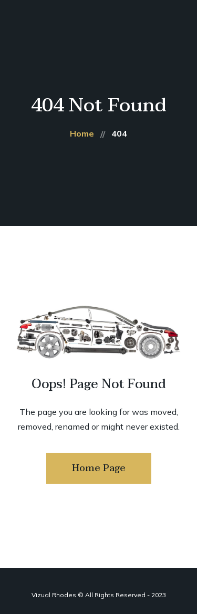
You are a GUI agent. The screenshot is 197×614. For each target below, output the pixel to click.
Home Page (99, 468)
